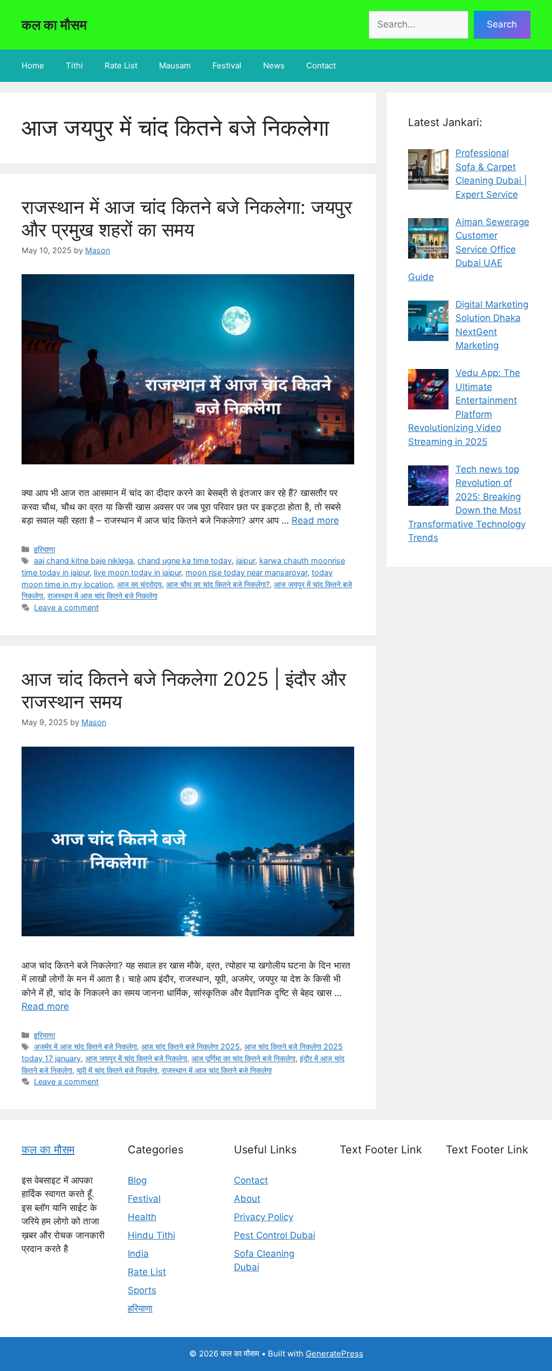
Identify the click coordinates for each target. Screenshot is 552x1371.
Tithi (74, 65)
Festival (227, 65)
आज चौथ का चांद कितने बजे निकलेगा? (218, 584)
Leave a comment (66, 607)
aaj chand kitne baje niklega (83, 560)
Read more (315, 520)
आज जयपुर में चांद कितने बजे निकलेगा (136, 1058)
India (138, 1253)
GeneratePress (334, 1353)
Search (502, 24)
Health (142, 1217)
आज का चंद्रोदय (139, 584)
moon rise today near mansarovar (246, 572)
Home (33, 65)
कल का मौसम (54, 25)
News (274, 65)
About (247, 1198)
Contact (321, 65)
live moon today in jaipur (137, 572)
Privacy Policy (263, 1217)
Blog (137, 1180)
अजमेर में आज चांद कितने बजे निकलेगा (85, 1046)
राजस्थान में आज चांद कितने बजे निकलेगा (102, 595)
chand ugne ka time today (184, 560)
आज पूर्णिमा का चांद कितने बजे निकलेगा (243, 1058)
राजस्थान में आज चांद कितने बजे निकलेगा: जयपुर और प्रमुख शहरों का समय (187, 218)
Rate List (121, 65)
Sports (142, 1290)
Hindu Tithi (151, 1235)
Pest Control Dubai (274, 1235)
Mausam (175, 65)
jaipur (245, 560)
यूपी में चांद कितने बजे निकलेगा (117, 1070)
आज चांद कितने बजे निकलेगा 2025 (190, 1046)
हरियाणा (44, 549)
